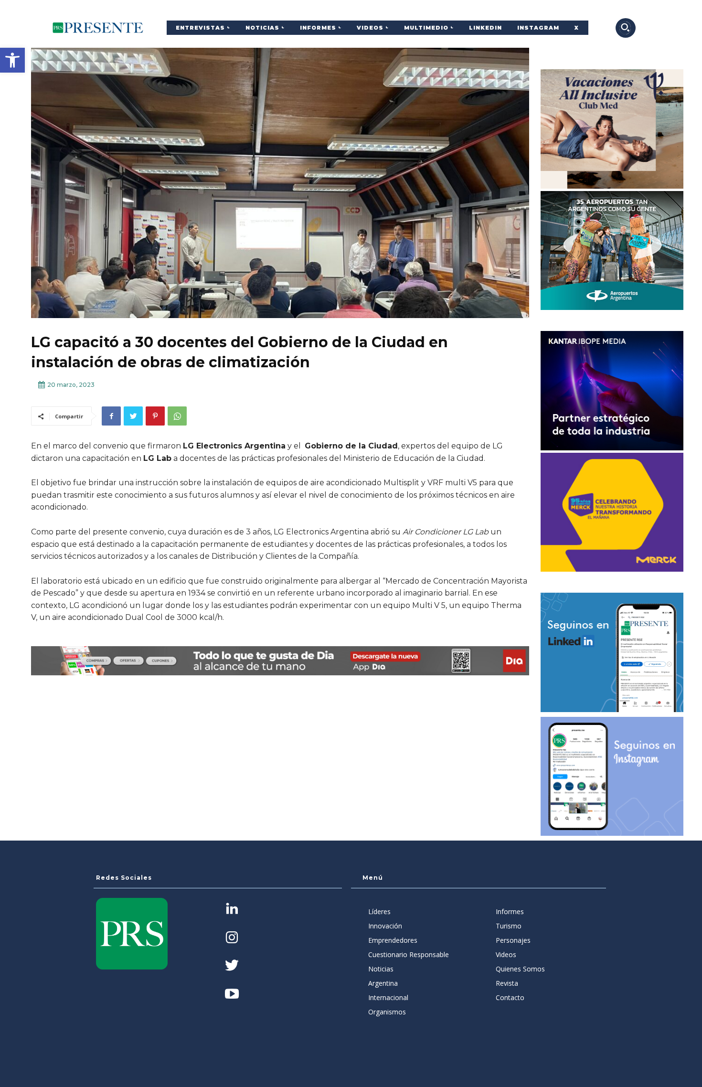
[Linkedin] (232, 909)
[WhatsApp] (177, 416)
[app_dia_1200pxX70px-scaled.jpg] (280, 660)
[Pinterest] (155, 416)
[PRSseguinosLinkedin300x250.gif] (612, 652)
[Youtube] (232, 994)
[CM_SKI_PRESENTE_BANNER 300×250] (612, 129)
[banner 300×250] (612, 250)
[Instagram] (232, 938)
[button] (12, 60)
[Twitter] (133, 416)
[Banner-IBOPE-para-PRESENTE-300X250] (612, 390)
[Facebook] (111, 416)
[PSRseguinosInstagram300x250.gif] (612, 776)
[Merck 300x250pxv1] (612, 512)
